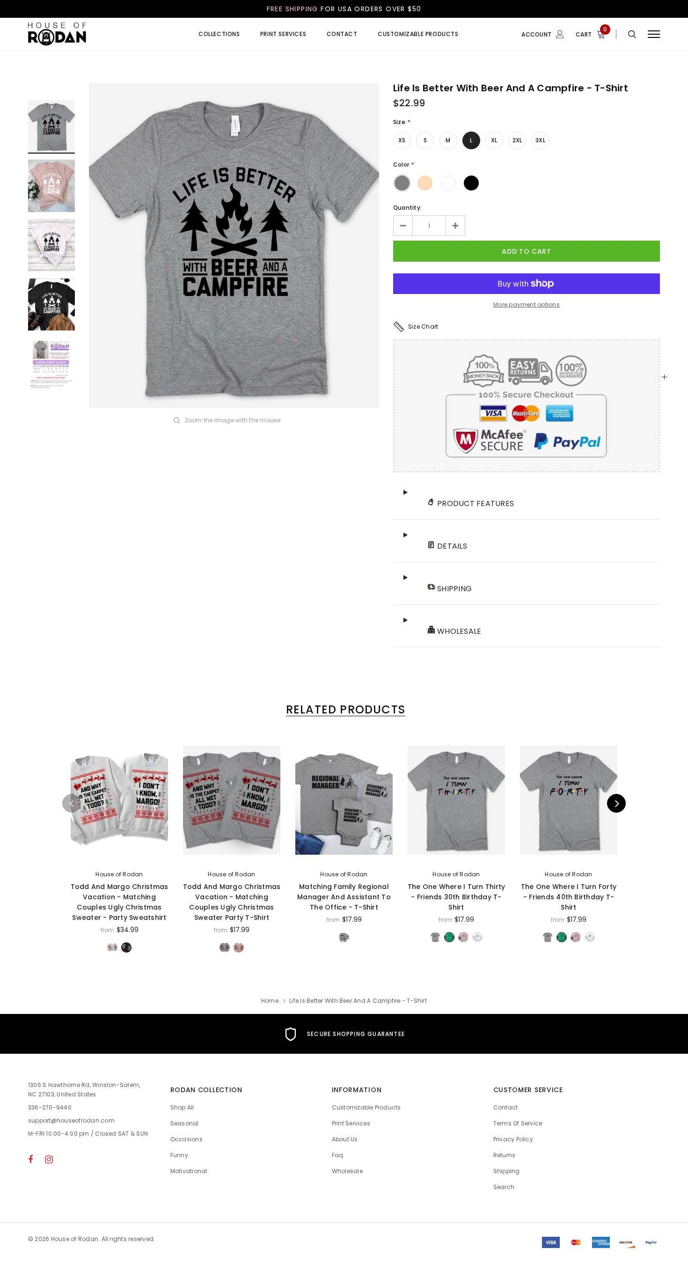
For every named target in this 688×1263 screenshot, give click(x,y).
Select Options (119, 854)
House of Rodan (119, 874)
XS (401, 140)
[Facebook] (30, 1159)
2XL (517, 140)
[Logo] (99, 34)
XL (494, 140)
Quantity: (407, 208)
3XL (540, 140)
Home (269, 1001)
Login (509, 74)
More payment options (526, 304)
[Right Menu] (654, 34)
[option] (234, 245)
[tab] (344, 709)
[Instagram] (49, 1159)
